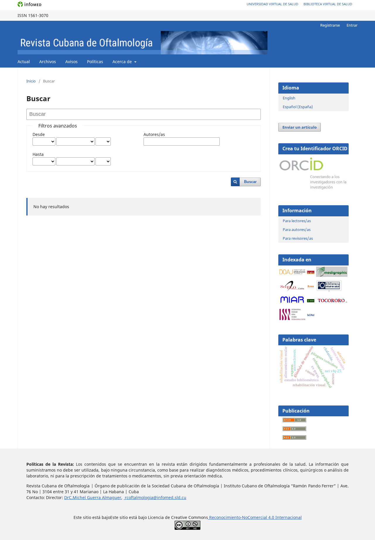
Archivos (47, 61)
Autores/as (154, 134)
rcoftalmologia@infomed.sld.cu (155, 497)
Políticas (95, 61)
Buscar (250, 182)
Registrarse (330, 25)
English (289, 98)
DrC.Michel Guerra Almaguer (92, 497)
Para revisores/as (298, 238)
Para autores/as (297, 229)
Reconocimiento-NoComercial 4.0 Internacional (255, 517)
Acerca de (122, 61)
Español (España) (298, 106)
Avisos (71, 61)
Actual (24, 61)
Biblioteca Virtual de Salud (328, 4)
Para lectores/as (297, 220)
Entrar (352, 25)
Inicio (31, 81)
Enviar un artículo (299, 127)
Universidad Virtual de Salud (272, 4)
